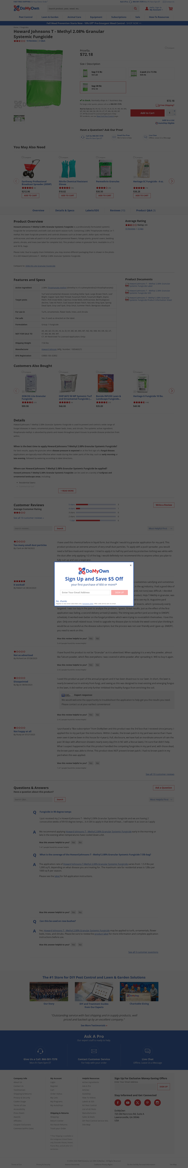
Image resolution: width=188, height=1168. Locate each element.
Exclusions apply (87, 604)
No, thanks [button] (61, 601)
